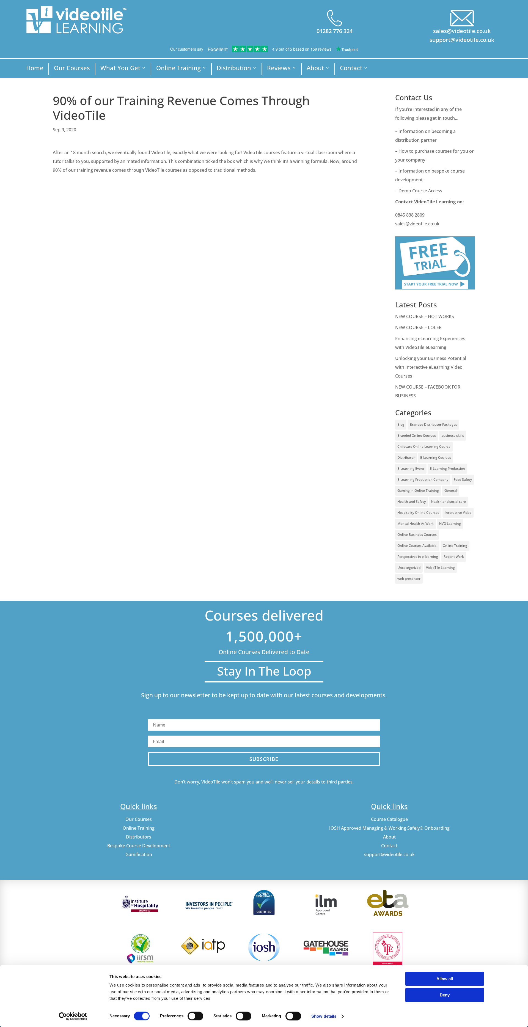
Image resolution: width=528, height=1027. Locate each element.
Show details (323, 1016)
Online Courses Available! (417, 545)
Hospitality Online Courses (418, 512)
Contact (351, 69)
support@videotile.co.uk (462, 39)
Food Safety (463, 479)
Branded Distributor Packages (433, 424)
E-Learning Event (410, 468)
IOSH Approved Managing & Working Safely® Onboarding (389, 828)
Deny (445, 995)
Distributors (138, 837)
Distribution (234, 69)
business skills (452, 435)
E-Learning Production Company (422, 479)
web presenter (408, 578)
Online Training (178, 69)
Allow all (444, 978)
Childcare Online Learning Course (423, 446)
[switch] (195, 1016)
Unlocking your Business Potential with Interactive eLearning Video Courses (430, 367)
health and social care (448, 501)
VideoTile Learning (440, 567)
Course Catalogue (389, 819)
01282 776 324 (335, 31)
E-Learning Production (447, 468)
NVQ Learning (450, 523)
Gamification (138, 854)
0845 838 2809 (410, 215)
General (450, 490)
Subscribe (263, 759)
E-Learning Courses (435, 457)
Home (34, 69)
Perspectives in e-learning (417, 556)
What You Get (120, 69)
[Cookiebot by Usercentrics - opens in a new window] (73, 1016)
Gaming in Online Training (418, 490)
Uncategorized (408, 567)
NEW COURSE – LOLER (419, 327)
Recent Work (454, 556)
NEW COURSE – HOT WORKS (424, 316)
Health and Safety (411, 501)
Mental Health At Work (415, 523)
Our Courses (72, 69)
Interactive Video (458, 512)
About (315, 69)
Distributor (406, 457)
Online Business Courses (417, 534)
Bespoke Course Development (138, 846)
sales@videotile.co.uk (462, 31)
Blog (400, 424)
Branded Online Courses (416, 435)
